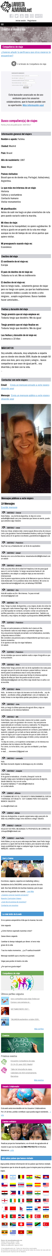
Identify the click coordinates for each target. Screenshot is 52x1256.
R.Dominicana (21, 1219)
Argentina (12, 1179)
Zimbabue (29, 1235)
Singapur (37, 1219)
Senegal (29, 1219)
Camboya (46, 1179)
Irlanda (13, 1203)
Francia (21, 1195)
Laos (37, 1203)
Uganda (5, 1235)
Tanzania (37, 1227)
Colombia (12, 1187)
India (37, 1195)
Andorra (5, 1179)
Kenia (29, 1203)
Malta (4, 1211)
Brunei (37, 1179)
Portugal (13, 1219)
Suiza (21, 1227)
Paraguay (46, 1211)
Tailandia (29, 1227)
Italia (21, 1203)
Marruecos (13, 1211)
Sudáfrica (12, 1227)
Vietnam (21, 1235)
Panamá (37, 1211)
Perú (4, 1219)
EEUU (46, 1187)
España (38, 1187)
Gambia (29, 1195)
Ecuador (29, 1187)
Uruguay (13, 1235)
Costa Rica (21, 1187)
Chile (4, 1187)
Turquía (46, 1227)
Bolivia (29, 1179)
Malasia (46, 1203)
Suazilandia (4, 1227)
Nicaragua (29, 1211)
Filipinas (13, 1195)
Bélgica (21, 1179)
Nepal (21, 1211)
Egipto (4, 1195)
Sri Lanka (46, 1219)
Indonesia (46, 1195)
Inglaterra (4, 1203)
